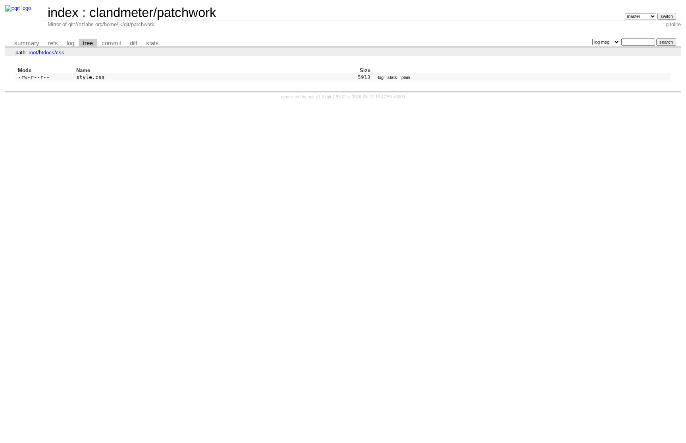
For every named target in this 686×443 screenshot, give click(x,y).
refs (53, 43)
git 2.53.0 (335, 96)
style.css (90, 77)
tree (88, 43)
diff (133, 43)
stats (152, 43)
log (70, 43)
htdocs (46, 53)
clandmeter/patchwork (152, 12)
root (33, 53)
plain (405, 77)
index (63, 12)
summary (26, 43)
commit (111, 43)
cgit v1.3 (316, 96)
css (60, 53)
